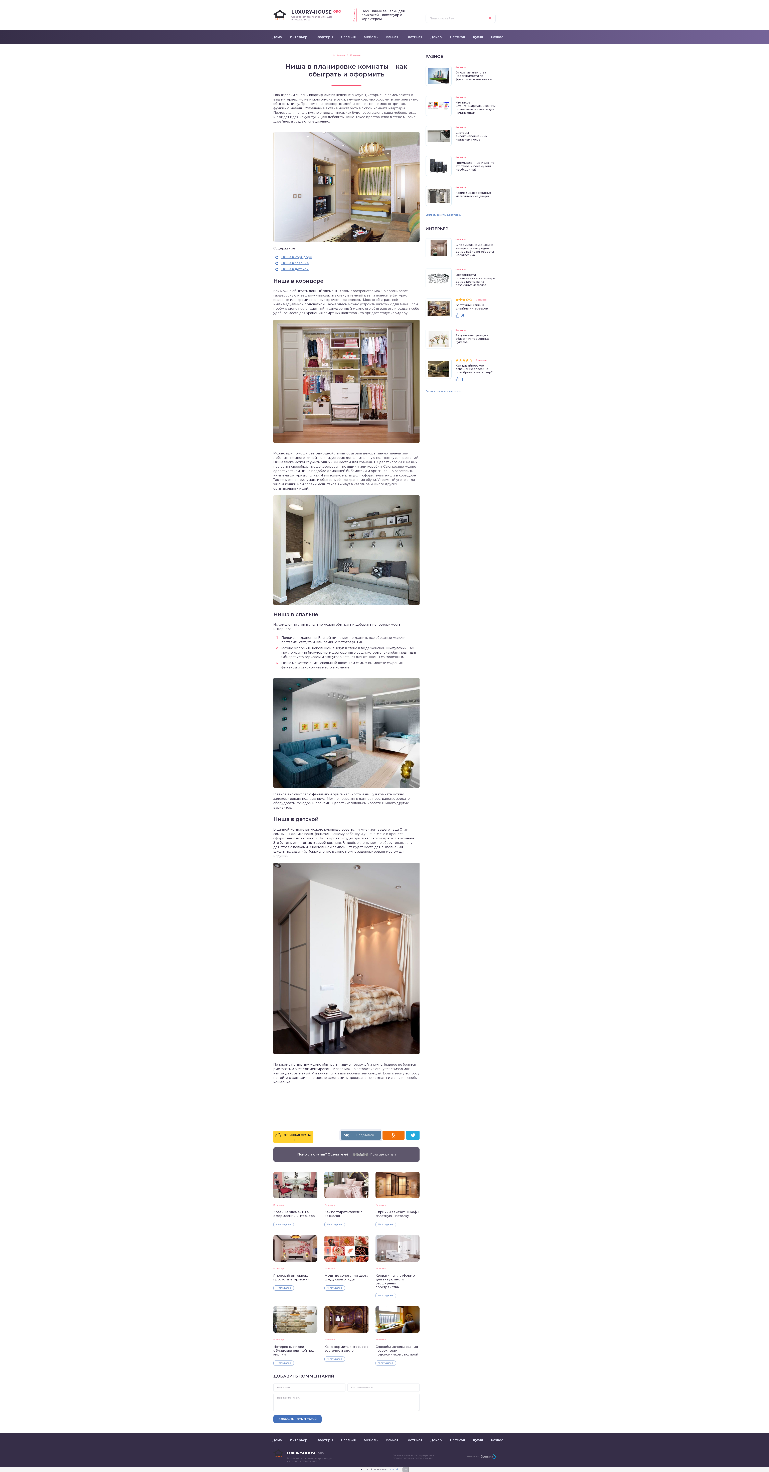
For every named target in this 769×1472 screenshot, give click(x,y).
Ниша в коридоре (296, 257)
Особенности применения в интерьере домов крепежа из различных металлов (475, 280)
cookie (395, 1469)
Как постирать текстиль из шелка (344, 1214)
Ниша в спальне (295, 263)
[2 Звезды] (357, 1154)
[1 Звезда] (354, 1154)
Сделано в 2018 (472, 1457)
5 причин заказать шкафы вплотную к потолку (397, 1214)
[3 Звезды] (360, 1154)
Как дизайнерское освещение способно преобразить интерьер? (474, 369)
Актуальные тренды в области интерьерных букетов (472, 339)
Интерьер (278, 1205)
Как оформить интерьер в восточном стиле (346, 1348)
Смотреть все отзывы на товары (444, 214)
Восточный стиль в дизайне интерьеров (472, 306)
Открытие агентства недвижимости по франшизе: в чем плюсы (474, 76)
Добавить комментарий (297, 1419)
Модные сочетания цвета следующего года (346, 1277)
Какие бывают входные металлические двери (473, 194)
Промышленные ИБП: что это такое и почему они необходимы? (475, 166)
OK (406, 1469)
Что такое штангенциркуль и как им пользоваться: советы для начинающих (475, 108)
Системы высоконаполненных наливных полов (471, 136)
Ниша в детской (295, 269)
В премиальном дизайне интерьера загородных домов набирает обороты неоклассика (475, 250)
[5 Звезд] (366, 1154)
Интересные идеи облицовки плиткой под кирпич (293, 1350)
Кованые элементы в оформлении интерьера (294, 1214)
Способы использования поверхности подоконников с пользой (396, 1350)
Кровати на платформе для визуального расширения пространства (395, 1281)
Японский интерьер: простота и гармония (291, 1277)
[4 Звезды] (363, 1154)
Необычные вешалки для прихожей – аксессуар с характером (383, 15)
